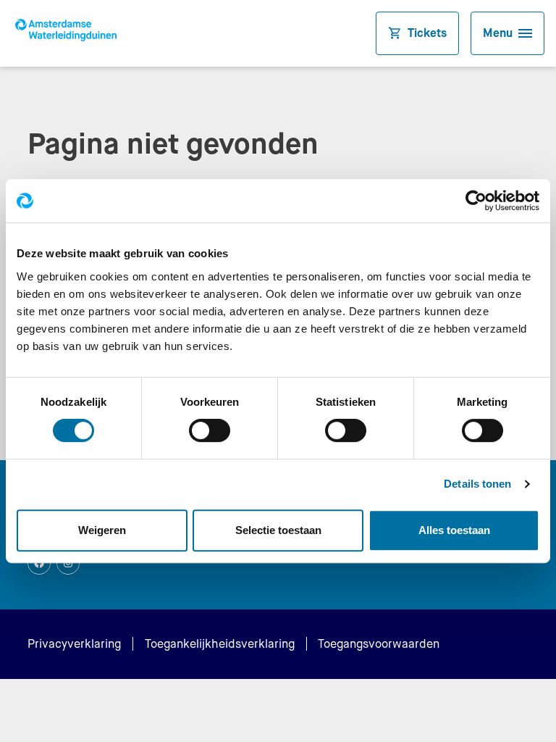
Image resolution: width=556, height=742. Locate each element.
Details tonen (477, 484)
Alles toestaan (454, 530)
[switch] (209, 430)
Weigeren (102, 530)
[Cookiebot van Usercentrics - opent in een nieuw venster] (476, 201)
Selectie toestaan (278, 530)
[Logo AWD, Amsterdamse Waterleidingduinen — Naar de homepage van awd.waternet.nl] (69, 33)
